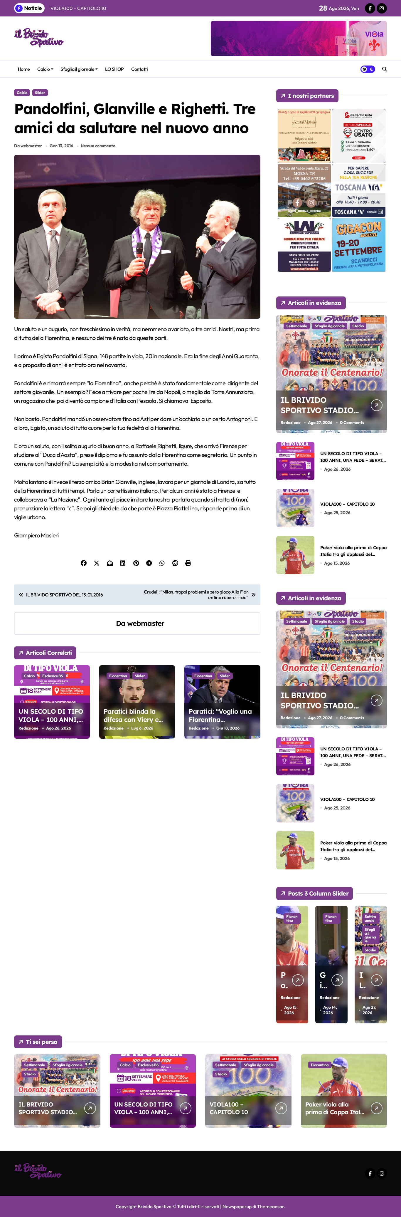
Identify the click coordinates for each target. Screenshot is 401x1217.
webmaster (145, 623)
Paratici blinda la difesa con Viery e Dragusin (131, 719)
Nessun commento (98, 145)
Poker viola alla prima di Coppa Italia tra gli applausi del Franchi (353, 554)
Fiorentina (118, 675)
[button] (381, 964)
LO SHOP (114, 69)
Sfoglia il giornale (77, 69)
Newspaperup (237, 1206)
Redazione (28, 728)
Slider (40, 92)
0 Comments (352, 422)
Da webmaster (28, 145)
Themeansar (270, 1206)
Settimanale (296, 325)
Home (24, 69)
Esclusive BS (52, 675)
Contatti (139, 69)
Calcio (43, 69)
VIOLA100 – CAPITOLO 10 (347, 504)
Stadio (358, 325)
